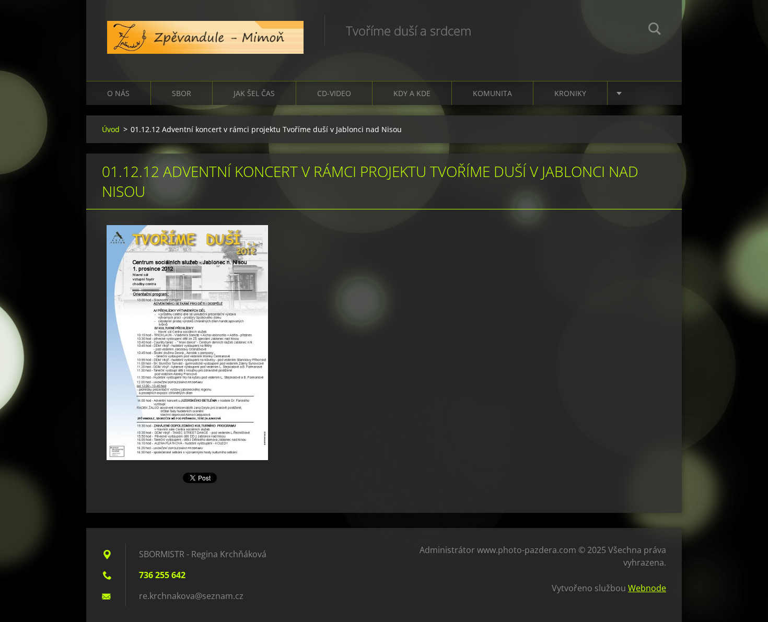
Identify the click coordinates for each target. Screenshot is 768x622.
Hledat (654, 30)
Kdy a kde (411, 93)
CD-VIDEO (334, 93)
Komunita (492, 93)
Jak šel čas (254, 93)
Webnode (647, 588)
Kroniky (570, 93)
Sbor (181, 93)
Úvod (111, 129)
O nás (118, 93)
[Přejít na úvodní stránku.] (205, 30)
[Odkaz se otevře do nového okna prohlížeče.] (187, 342)
